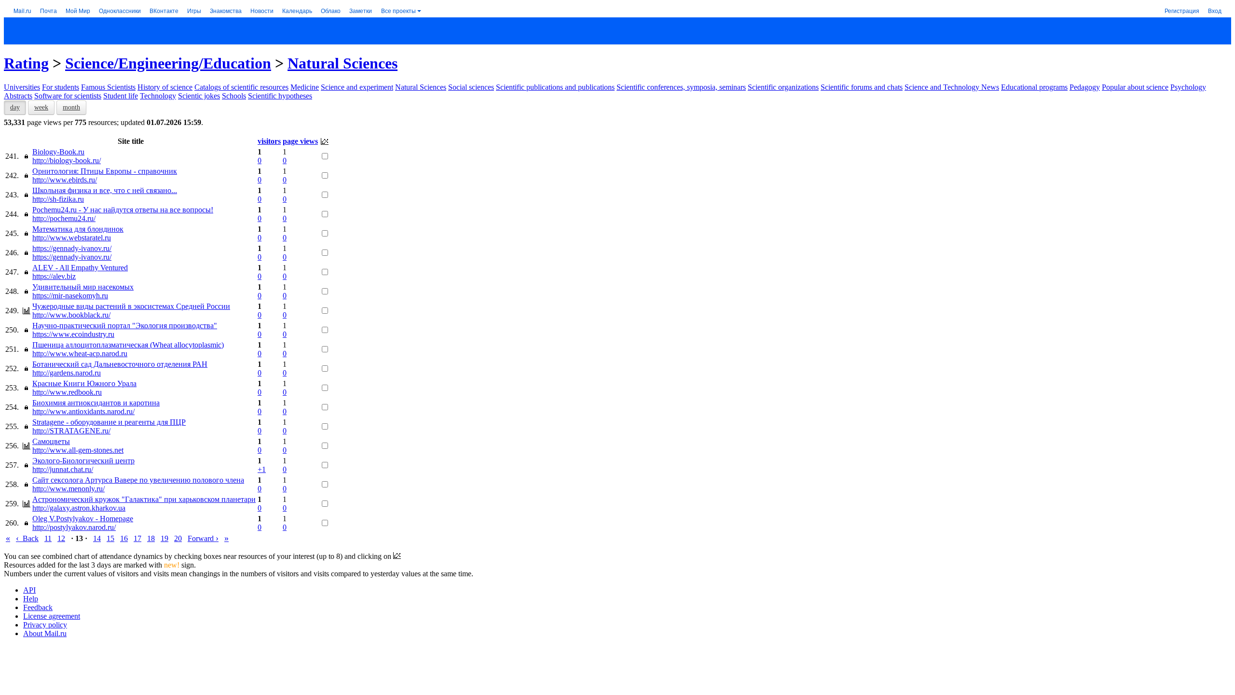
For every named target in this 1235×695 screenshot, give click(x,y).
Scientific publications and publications (555, 87)
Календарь (297, 10)
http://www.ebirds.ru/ (64, 180)
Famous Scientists (108, 87)
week (41, 107)
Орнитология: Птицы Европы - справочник (104, 171)
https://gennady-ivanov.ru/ (71, 248)
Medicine (304, 87)
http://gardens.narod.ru (66, 373)
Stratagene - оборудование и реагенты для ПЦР (109, 422)
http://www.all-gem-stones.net (78, 450)
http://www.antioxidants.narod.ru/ (83, 411)
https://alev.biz (54, 276)
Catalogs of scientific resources (241, 87)
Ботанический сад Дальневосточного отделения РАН (119, 364)
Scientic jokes (199, 96)
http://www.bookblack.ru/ (71, 315)
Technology (158, 96)
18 (151, 538)
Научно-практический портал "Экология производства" (124, 325)
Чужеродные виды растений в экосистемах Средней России (131, 306)
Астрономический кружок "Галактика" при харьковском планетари (144, 499)
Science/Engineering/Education (168, 63)
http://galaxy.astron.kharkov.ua (78, 508)
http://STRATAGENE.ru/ (71, 431)
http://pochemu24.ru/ (64, 218)
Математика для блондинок (78, 229)
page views (300, 141)
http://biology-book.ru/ (66, 160)
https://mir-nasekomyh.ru (70, 296)
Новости (262, 10)
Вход (1214, 10)
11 (48, 538)
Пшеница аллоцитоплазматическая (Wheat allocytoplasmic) (128, 345)
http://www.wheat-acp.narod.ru (79, 353)
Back (27, 538)
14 (97, 538)
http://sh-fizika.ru (58, 199)
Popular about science (1135, 87)
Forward (203, 538)
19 (164, 538)
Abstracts (18, 96)
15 (110, 538)
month (71, 107)
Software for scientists (67, 96)
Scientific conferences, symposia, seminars (681, 87)
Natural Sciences (343, 63)
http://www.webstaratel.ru (71, 238)
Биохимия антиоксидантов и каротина (96, 403)
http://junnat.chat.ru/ (62, 469)
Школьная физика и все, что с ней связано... (104, 190)
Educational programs (1034, 87)
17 (137, 538)
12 (61, 538)
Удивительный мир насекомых (83, 287)
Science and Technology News (952, 87)
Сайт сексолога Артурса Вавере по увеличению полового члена (138, 480)
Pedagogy (1085, 87)
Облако (331, 10)
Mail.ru (22, 10)
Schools (234, 96)
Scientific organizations (783, 87)
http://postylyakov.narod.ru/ (74, 527)
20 (178, 538)
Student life (120, 96)
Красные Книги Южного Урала (84, 383)
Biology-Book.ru (58, 152)
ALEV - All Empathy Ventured (80, 268)
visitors (269, 141)
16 (124, 538)
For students (60, 87)
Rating (26, 63)
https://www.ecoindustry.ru (73, 334)
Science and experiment (357, 87)
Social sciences (471, 87)
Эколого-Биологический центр (83, 461)
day (15, 107)
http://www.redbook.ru (67, 392)
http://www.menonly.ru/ (68, 489)
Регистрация (1182, 10)
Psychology (1188, 87)
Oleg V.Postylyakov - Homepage (82, 518)
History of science (164, 87)
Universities (22, 87)
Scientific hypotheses (280, 96)
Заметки (360, 10)
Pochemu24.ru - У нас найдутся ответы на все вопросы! (122, 210)
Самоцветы (51, 441)
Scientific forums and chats (862, 87)
